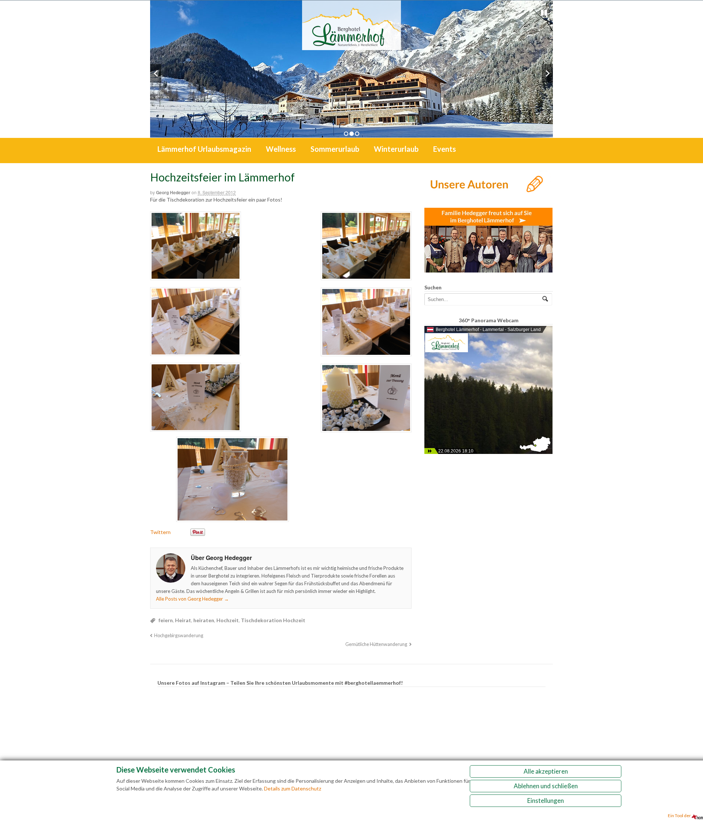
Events (444, 148)
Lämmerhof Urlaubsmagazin (204, 148)
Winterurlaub (396, 148)
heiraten (203, 620)
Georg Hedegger (173, 192)
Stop (544, 13)
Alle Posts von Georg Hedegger (192, 599)
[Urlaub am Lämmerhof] (351, 46)
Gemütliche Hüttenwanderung (376, 644)
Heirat (183, 620)
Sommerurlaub (334, 148)
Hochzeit (227, 620)
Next (547, 73)
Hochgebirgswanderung (178, 635)
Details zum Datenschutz (292, 788)
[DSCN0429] (281, 366)
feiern (166, 620)
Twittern (160, 532)
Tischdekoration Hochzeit (273, 620)
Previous (155, 73)
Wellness (281, 148)
